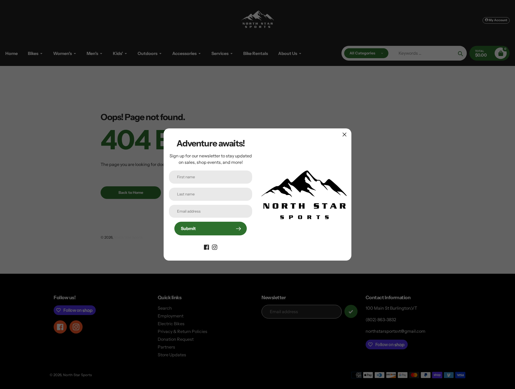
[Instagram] (214, 246)
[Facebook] (206, 246)
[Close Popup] (344, 134)
